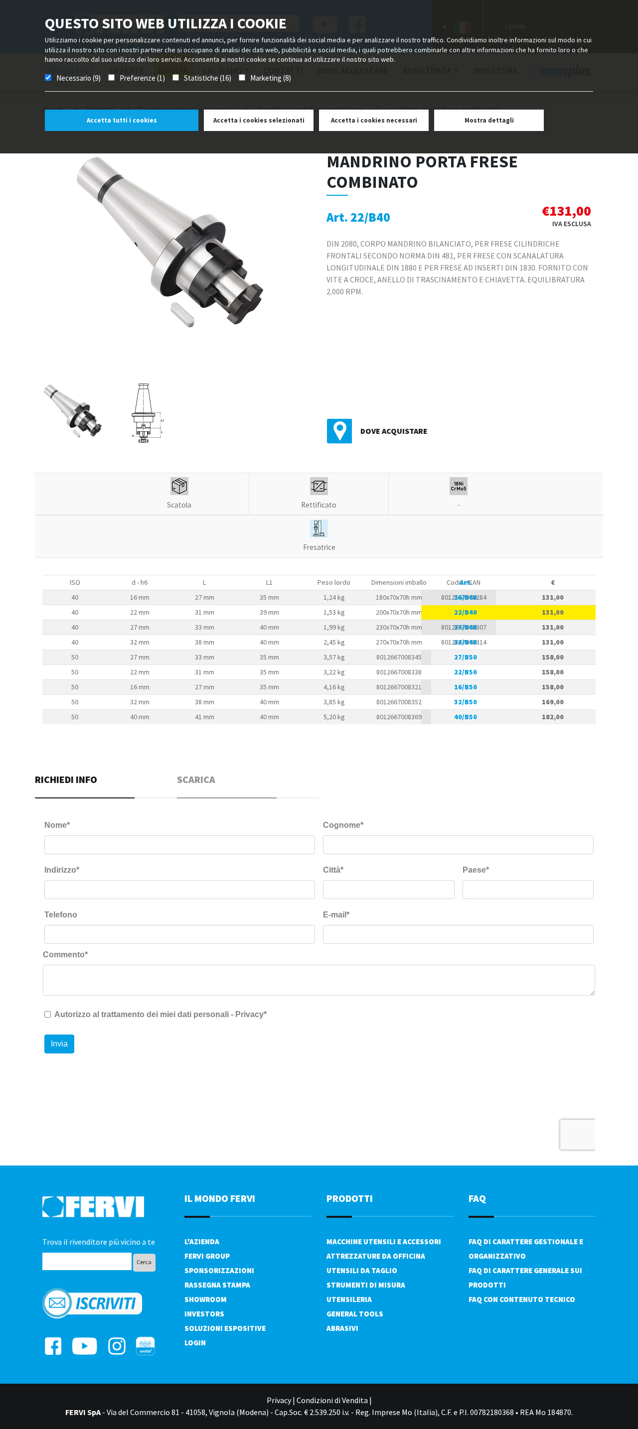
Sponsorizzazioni (219, 1270)
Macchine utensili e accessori (383, 1241)
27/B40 (465, 627)
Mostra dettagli (489, 120)
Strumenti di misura (365, 1285)
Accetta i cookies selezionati (259, 120)
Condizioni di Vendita (332, 1400)
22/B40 (465, 612)
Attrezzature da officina (375, 1256)
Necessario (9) (78, 78)
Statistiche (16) (207, 78)
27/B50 (465, 656)
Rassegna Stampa (217, 1285)
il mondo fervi (219, 1198)
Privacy (279, 1400)
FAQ (477, 1198)
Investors (204, 1313)
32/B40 (465, 642)
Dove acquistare (394, 431)
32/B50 (465, 701)
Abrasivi (342, 1328)
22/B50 (465, 671)
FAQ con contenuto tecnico (522, 1299)
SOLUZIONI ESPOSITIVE (225, 1328)
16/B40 (465, 597)
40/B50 (465, 716)
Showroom (205, 1299)
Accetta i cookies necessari (374, 120)
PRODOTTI (349, 1198)
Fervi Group (207, 1256)
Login (195, 1342)
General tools (354, 1313)
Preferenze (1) (142, 78)
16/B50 (465, 686)
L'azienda (201, 1241)
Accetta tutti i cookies (122, 120)
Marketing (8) (270, 78)
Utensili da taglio (361, 1270)
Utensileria (349, 1299)
